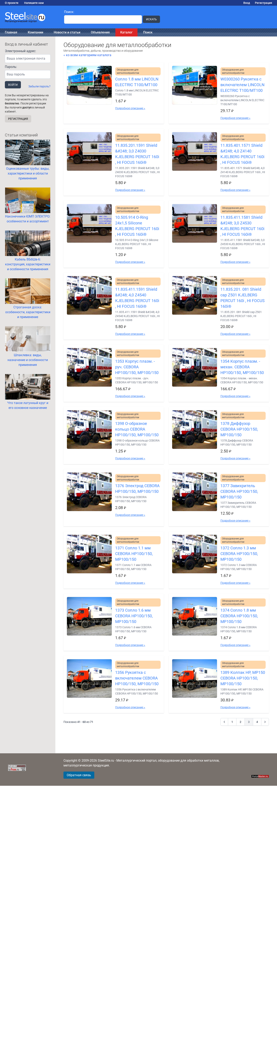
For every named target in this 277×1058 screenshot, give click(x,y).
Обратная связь (79, 775)
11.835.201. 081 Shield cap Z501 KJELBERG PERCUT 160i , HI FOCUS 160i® (242, 298)
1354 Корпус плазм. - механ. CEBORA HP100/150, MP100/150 (242, 367)
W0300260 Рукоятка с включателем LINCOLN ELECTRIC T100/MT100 (242, 85)
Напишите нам (34, 2)
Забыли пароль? (39, 86)
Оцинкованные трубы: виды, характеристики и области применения (27, 173)
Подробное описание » (130, 108)
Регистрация (263, 2)
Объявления (100, 32)
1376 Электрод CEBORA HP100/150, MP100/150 (137, 488)
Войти (13, 84)
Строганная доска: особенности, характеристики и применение (27, 312)
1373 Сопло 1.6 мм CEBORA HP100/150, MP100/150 (134, 616)
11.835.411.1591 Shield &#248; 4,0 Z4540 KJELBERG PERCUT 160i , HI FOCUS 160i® (137, 298)
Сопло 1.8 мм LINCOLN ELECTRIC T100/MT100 (136, 82)
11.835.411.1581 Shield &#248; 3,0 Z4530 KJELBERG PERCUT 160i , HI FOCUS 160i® (242, 226)
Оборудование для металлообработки (128, 71)
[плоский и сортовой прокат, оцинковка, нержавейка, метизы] (29, 17)
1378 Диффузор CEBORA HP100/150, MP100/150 (239, 429)
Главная (11, 32)
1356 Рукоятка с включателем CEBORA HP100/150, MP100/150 (137, 678)
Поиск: (69, 12)
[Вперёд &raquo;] (265, 722)
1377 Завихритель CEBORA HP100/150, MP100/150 (239, 491)
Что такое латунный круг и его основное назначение (27, 405)
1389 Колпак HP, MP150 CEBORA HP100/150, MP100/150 (242, 678)
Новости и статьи (67, 32)
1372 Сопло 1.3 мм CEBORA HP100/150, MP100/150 (239, 554)
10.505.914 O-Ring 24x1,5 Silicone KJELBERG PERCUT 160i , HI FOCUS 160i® (137, 226)
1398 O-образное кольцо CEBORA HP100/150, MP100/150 (137, 429)
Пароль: (11, 67)
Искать (151, 19)
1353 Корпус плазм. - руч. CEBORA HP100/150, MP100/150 (137, 367)
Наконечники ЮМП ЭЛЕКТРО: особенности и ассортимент (27, 218)
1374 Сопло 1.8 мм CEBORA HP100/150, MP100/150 (239, 616)
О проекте (11, 2)
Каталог (126, 32)
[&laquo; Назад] (224, 722)
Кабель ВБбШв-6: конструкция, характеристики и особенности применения (27, 264)
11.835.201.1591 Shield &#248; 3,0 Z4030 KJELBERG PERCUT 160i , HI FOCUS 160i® (137, 154)
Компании (35, 32)
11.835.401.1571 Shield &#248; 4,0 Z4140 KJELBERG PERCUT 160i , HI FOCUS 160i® (242, 154)
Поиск (147, 32)
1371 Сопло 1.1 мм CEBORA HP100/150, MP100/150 (134, 554)
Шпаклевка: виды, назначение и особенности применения (28, 360)
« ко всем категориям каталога (87, 55)
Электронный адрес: (20, 51)
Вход (246, 2)
